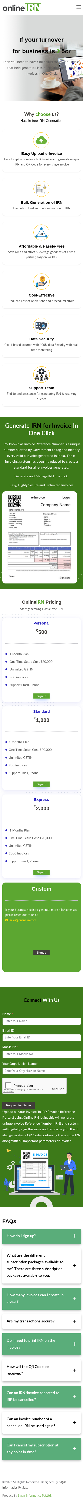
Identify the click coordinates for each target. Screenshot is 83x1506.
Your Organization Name (20, 1063)
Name (7, 1014)
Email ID (8, 1030)
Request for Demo (18, 1105)
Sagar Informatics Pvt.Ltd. (35, 1495)
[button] (78, 7)
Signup (41, 696)
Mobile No (10, 1047)
